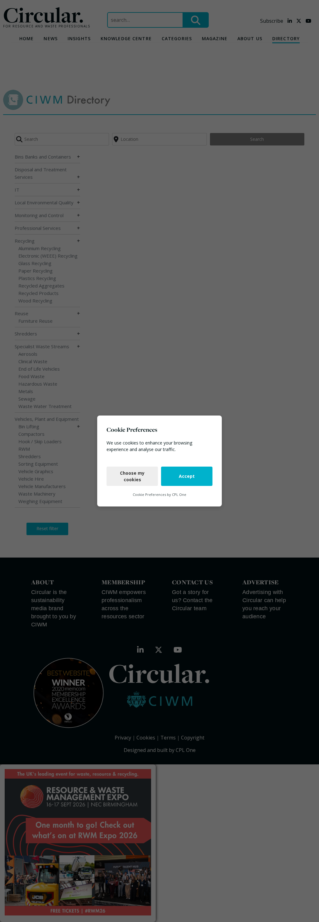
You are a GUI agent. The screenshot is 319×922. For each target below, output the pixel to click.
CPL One (179, 494)
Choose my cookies (132, 476)
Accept (187, 476)
